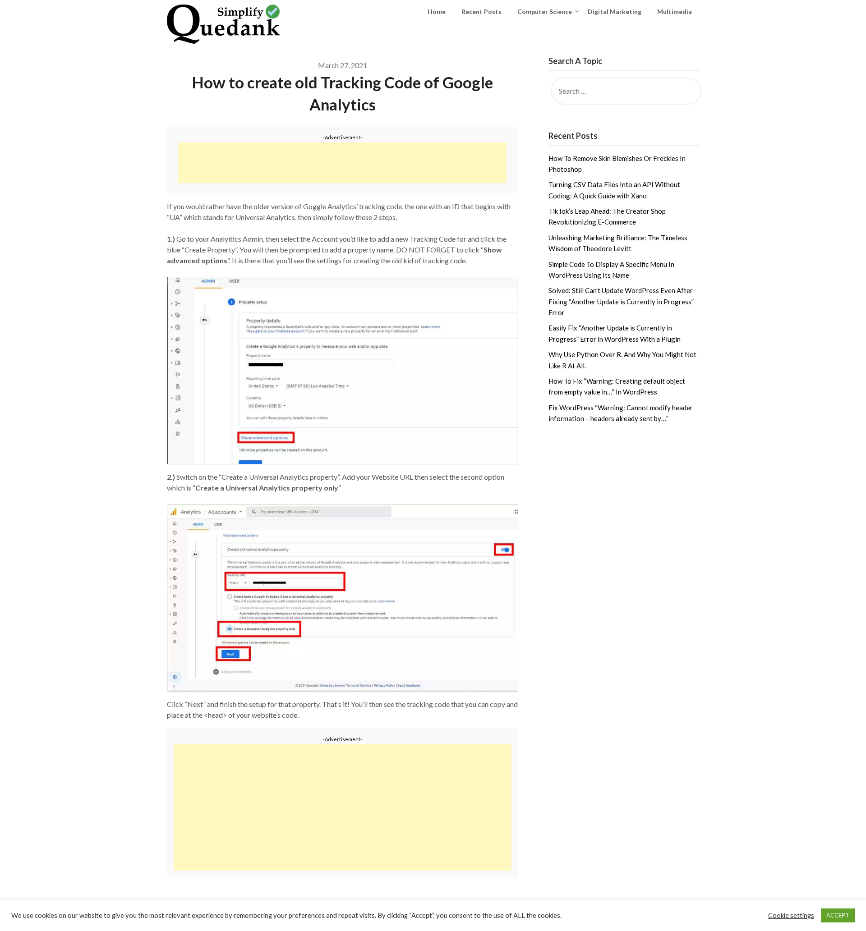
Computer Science (544, 11)
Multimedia (674, 11)
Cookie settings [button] (791, 915)
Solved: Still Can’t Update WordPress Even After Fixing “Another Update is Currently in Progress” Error (621, 301)
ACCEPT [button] (837, 915)
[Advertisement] (342, 162)
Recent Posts (481, 11)
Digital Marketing (614, 11)
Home (437, 11)
